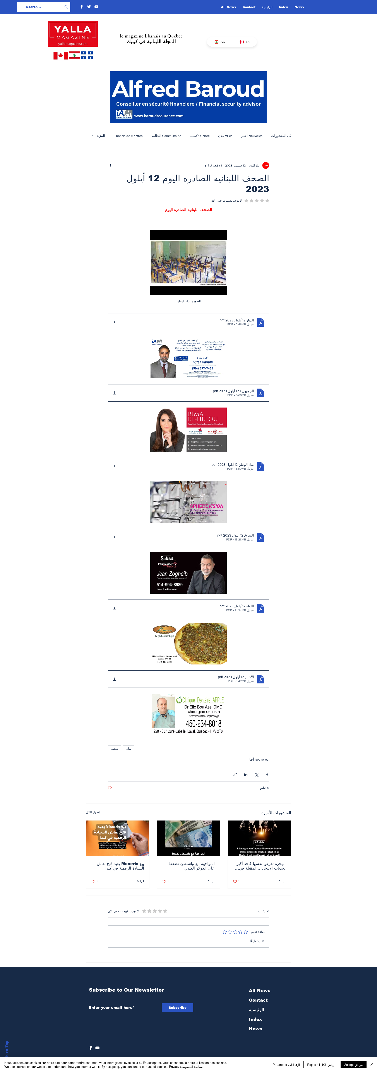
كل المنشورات (281, 136)
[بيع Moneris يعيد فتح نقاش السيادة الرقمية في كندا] (117, 838)
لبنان (129, 748)
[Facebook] (81, 6)
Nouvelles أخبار (251, 136)
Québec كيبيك (199, 136)
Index (255, 1019)
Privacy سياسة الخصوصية (186, 1066)
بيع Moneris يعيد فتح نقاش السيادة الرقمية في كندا (120, 865)
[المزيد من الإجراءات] (110, 165)
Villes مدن (225, 136)
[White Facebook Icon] (90, 1047)
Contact (258, 1000)
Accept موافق (353, 1064)
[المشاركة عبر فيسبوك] (267, 774)
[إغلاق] (371, 1065)
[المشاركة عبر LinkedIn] (246, 774)
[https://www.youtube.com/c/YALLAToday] (97, 1047)
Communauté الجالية (166, 136)
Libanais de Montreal (128, 136)
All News (259, 990)
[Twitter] (89, 6)
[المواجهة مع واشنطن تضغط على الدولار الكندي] (188, 838)
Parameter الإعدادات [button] (286, 1064)
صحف (114, 748)
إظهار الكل (93, 812)
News (255, 1028)
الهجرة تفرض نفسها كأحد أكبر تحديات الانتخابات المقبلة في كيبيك (261, 865)
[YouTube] (96, 6)
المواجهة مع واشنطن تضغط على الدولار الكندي (192, 865)
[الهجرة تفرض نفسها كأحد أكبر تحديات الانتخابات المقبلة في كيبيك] (259, 838)
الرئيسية (256, 1009)
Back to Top (7, 1052)
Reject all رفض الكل (320, 1064)
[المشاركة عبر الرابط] (235, 774)
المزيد (101, 136)
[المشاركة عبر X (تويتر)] (256, 774)
